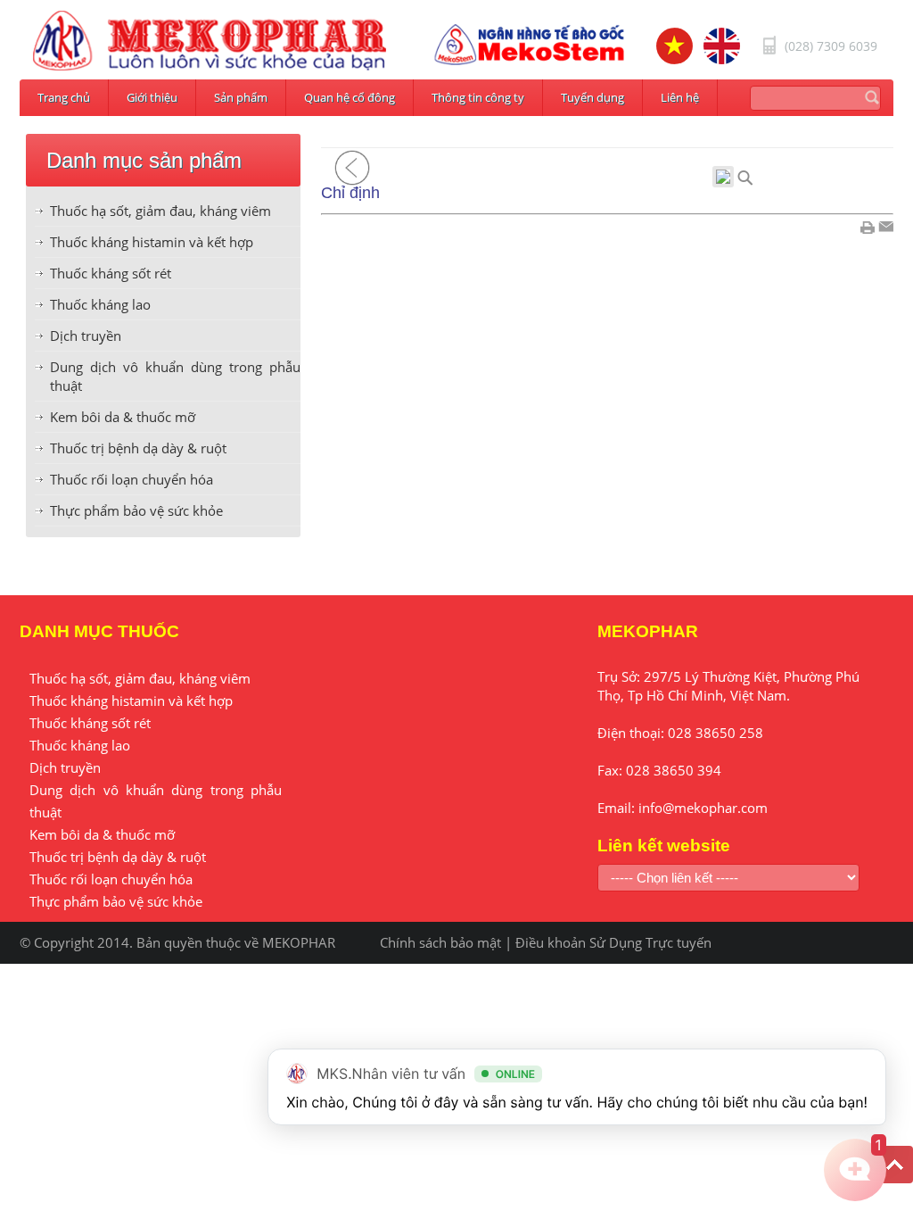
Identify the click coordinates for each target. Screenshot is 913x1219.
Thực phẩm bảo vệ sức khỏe (136, 510)
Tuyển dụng (592, 97)
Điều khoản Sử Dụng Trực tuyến (613, 942)
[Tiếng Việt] (674, 46)
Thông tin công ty (478, 97)
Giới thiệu (152, 97)
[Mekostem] (530, 44)
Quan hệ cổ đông (349, 97)
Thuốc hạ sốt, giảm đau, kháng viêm (160, 211)
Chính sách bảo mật (440, 942)
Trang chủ (63, 97)
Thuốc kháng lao (100, 304)
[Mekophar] (209, 41)
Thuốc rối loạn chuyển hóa (131, 479)
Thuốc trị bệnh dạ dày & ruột (138, 448)
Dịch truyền (85, 335)
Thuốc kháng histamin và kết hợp (151, 242)
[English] (721, 46)
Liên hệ (680, 97)
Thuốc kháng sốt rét (110, 273)
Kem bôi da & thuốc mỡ (122, 417)
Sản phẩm (240, 97)
